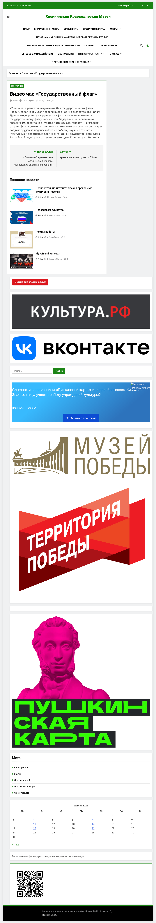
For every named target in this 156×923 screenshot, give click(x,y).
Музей (114, 29)
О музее (114, 53)
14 (93, 824)
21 (93, 828)
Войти (17, 774)
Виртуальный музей (47, 29)
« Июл (15, 844)
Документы (71, 29)
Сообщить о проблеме (81, 418)
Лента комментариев (25, 786)
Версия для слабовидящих (30, 282)
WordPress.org (21, 792)
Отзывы (89, 45)
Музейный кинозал (47, 253)
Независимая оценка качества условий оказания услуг (72, 37)
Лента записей (22, 780)
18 (34, 828)
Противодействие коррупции (70, 62)
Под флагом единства (49, 209)
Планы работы (108, 45)
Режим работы (126, 5)
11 (34, 824)
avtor (15, 100)
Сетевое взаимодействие (37, 53)
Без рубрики (17, 86)
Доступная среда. (94, 29)
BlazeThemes (49, 915)
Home (26, 29)
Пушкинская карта (90, 53)
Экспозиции (66, 53)
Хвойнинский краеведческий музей (78, 16)
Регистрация (21, 767)
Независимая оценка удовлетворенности (53, 45)
